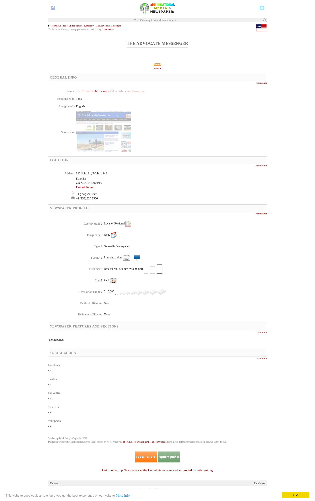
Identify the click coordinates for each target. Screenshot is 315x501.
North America (59, 25)
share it (157, 68)
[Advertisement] (186, 112)
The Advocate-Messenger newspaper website (145, 442)
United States (75, 25)
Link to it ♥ (108, 29)
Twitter (54, 483)
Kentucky (88, 25)
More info (123, 495)
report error (261, 83)
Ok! (295, 495)
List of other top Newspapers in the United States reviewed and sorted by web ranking (157, 470)
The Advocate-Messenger (108, 25)
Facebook (259, 483)
